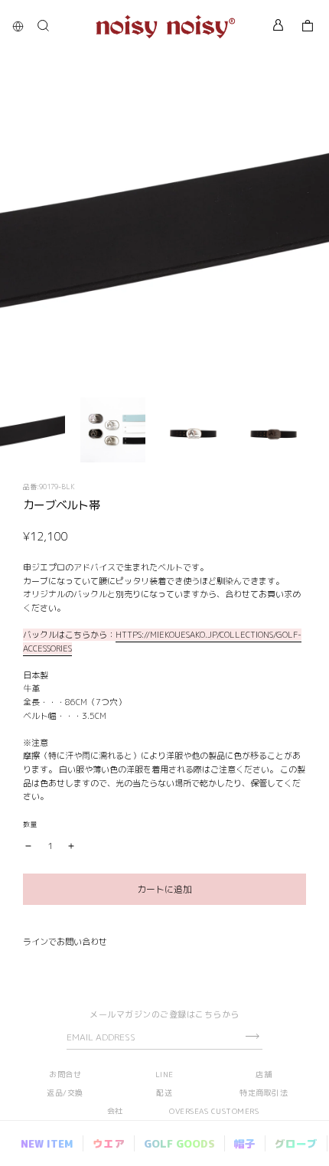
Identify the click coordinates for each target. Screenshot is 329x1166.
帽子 (245, 1143)
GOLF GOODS (179, 1143)
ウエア (109, 1143)
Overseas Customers (214, 1111)
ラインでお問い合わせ (65, 942)
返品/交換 (65, 1092)
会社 (115, 1111)
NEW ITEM (47, 1143)
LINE (164, 1074)
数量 (30, 824)
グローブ (296, 1143)
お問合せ (65, 1074)
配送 (164, 1092)
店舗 (264, 1074)
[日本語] (21, 26)
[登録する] (252, 1036)
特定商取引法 (263, 1092)
